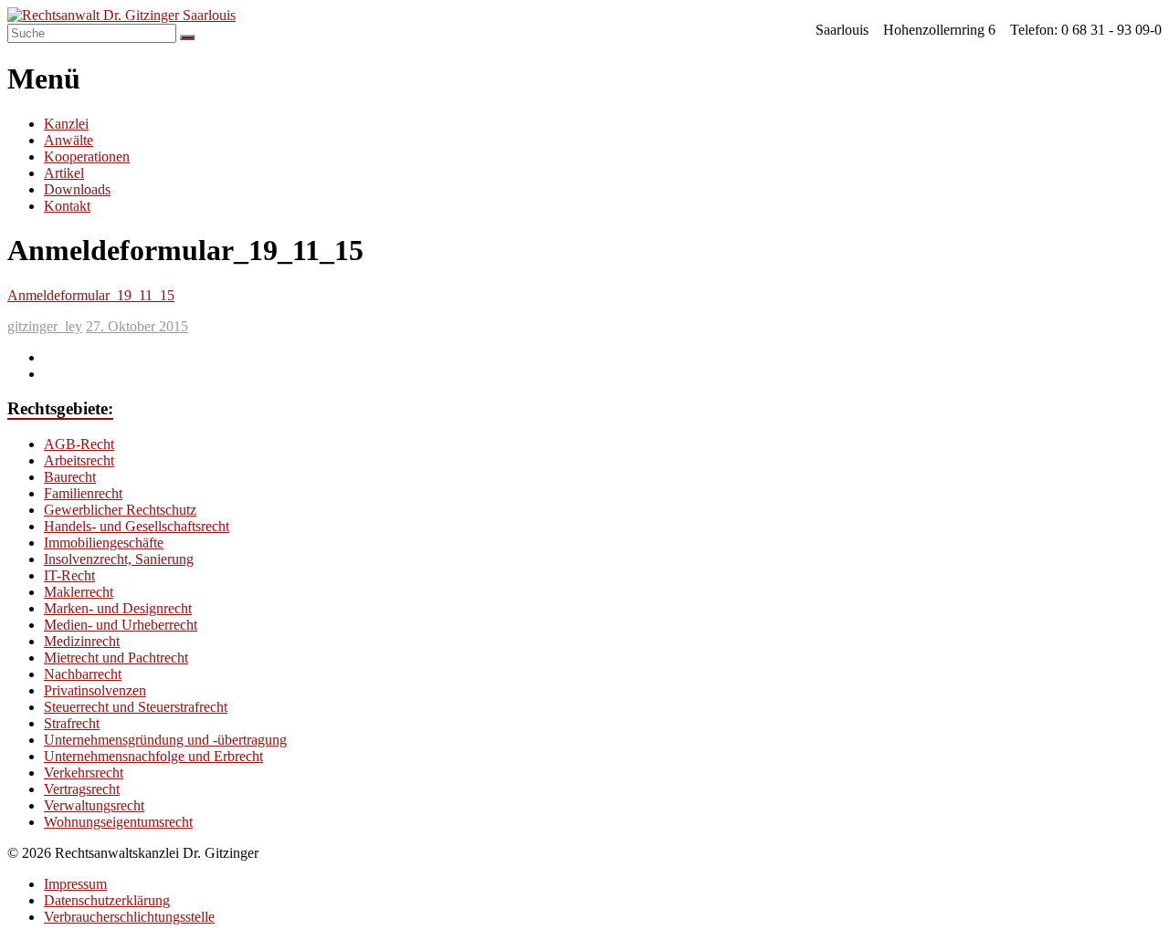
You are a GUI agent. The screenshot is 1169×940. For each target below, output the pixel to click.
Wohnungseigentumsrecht (118, 822)
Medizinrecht (82, 641)
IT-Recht (69, 575)
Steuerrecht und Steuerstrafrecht (135, 707)
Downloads (77, 189)
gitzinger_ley (44, 326)
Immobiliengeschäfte (103, 542)
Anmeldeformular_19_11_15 (90, 295)
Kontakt (67, 206)
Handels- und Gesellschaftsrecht (136, 526)
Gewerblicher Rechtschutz (120, 509)
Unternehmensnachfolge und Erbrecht (153, 756)
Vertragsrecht (82, 789)
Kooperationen (87, 156)
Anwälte (68, 140)
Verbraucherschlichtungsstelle (129, 916)
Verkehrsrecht (83, 772)
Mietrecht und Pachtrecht (116, 657)
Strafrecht (72, 723)
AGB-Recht (79, 444)
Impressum (75, 884)
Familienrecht (83, 493)
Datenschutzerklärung (107, 900)
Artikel (64, 173)
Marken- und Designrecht (118, 608)
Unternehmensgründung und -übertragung (165, 739)
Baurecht (70, 477)
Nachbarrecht (82, 674)
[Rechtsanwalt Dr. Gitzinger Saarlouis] (121, 15)
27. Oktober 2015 (137, 326)
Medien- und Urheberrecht (120, 624)
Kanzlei (66, 123)
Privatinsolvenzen (95, 690)
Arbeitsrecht (79, 460)
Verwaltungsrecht (94, 805)
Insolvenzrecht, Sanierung (119, 559)
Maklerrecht (78, 592)
